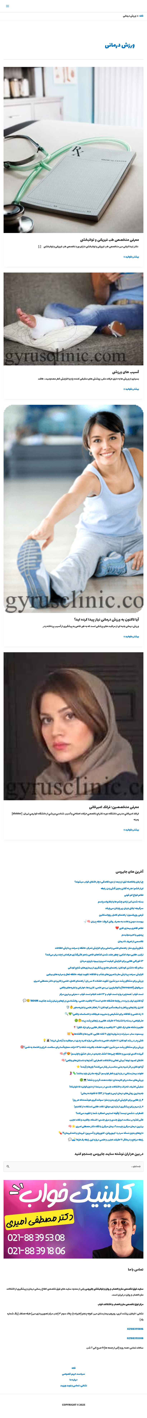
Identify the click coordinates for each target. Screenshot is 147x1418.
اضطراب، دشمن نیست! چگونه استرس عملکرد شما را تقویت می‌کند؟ (109, 1113)
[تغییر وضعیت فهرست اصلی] (8, 6)
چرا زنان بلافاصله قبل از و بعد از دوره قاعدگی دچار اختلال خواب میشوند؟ (109, 882)
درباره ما (73, 1380)
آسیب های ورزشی (125, 372)
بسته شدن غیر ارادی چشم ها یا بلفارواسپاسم (120, 902)
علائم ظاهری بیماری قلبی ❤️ (129, 928)
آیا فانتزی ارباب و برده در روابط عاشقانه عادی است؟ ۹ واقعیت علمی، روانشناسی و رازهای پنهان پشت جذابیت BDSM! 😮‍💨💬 (83, 1001)
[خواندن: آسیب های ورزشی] (73, 318)
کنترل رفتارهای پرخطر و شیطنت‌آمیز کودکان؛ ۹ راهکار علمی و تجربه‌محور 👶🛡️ (104, 1007)
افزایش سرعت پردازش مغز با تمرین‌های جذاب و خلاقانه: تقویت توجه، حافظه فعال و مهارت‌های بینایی (94, 974)
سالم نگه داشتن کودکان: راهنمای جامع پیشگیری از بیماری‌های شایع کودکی (105, 968)
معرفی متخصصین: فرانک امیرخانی (114, 807)
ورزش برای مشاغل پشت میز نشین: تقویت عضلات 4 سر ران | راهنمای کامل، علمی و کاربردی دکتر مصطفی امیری (88, 981)
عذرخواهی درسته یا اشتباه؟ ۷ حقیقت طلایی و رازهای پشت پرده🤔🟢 (108, 1021)
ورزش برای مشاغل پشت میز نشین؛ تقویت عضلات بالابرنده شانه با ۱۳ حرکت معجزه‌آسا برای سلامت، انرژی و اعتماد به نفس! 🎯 (81, 1047)
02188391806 (135, 1329)
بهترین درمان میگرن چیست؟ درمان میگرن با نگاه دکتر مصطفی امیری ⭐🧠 (105, 1126)
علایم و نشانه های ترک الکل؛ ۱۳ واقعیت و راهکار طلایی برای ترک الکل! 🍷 (108, 1027)
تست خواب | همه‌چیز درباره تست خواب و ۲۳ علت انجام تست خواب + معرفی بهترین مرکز (101, 994)
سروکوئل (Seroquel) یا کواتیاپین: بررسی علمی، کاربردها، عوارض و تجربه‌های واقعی (101, 987)
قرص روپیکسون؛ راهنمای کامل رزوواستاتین (121, 915)
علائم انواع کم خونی (133, 895)
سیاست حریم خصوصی (73, 1374)
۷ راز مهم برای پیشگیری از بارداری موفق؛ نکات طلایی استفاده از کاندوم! (108, 1106)
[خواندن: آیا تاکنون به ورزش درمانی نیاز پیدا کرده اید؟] (73, 508)
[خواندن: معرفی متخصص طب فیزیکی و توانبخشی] (73, 149)
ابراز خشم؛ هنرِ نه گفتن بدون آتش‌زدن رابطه (122, 888)
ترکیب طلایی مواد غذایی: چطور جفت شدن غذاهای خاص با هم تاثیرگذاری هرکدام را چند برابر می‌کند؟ (94, 955)
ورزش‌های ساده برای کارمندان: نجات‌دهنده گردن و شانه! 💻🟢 (111, 1080)
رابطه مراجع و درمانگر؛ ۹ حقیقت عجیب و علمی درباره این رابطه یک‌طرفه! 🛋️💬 (105, 1140)
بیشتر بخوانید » (131, 256)
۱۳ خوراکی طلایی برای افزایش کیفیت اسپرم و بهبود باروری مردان (111, 961)
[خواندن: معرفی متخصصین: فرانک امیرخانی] (73, 726)
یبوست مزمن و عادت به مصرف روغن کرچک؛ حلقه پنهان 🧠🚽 (113, 921)
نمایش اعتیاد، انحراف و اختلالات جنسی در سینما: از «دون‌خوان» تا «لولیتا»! (106, 1087)
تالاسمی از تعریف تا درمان (130, 941)
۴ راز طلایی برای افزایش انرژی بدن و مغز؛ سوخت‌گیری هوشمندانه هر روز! (108, 1100)
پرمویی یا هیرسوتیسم (132, 935)
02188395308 (135, 1338)
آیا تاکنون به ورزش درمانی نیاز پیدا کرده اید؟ (106, 619)
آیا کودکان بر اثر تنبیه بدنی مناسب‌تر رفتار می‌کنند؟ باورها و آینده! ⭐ (109, 1067)
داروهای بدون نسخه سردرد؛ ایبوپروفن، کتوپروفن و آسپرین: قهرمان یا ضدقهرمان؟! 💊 (100, 1133)
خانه (74, 1368)
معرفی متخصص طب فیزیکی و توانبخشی (109, 240)
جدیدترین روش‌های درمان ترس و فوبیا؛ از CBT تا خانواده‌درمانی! (112, 1093)
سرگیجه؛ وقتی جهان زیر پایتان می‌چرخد (124, 908)
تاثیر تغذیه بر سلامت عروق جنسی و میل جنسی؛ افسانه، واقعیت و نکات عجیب (106, 1120)
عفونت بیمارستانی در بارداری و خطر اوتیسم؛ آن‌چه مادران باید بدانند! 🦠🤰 (106, 1073)
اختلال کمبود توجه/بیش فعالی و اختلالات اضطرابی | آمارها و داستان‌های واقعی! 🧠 (102, 1060)
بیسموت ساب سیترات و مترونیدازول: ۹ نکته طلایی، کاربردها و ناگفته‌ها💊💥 (105, 1034)
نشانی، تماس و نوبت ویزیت (73, 1385)
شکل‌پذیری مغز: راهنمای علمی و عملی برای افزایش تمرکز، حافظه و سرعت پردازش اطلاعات (99, 948)
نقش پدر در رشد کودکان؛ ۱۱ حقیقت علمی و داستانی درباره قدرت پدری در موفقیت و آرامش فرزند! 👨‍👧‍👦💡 (93, 1040)
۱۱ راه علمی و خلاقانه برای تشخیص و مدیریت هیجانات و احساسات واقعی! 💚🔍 (104, 1014)
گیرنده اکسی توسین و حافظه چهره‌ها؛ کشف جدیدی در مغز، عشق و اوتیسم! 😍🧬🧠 (101, 1054)
